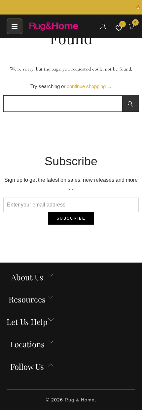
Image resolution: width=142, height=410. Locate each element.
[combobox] (71, 103)
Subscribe (71, 218)
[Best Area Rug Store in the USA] (60, 26)
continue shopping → (89, 86)
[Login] (103, 26)
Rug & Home (80, 399)
